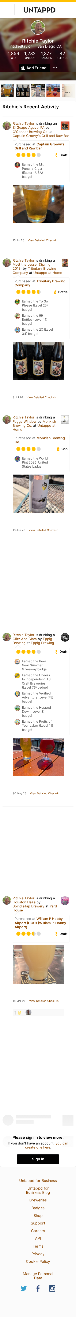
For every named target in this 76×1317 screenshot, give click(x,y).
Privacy (38, 1254)
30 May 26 (19, 793)
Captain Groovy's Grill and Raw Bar (41, 136)
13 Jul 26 (18, 240)
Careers (38, 1231)
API (38, 1238)
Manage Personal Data (38, 1275)
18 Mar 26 (19, 1000)
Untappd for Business (38, 1180)
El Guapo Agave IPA (29, 127)
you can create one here (46, 1145)
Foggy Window (25, 421)
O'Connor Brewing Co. (30, 132)
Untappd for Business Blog (38, 1190)
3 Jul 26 (18, 397)
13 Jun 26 (19, 530)
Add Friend (36, 68)
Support (38, 1223)
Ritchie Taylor (23, 123)
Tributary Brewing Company (40, 283)
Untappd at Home (47, 273)
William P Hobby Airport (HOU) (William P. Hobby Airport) (40, 923)
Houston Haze (24, 902)
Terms (38, 1246)
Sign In (38, 1159)
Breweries (38, 1200)
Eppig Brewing (42, 643)
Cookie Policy (38, 1261)
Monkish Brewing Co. (40, 440)
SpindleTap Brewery (28, 906)
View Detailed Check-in (42, 240)
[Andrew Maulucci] (28, 1012)
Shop (38, 1215)
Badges (38, 1208)
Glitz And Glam (25, 639)
